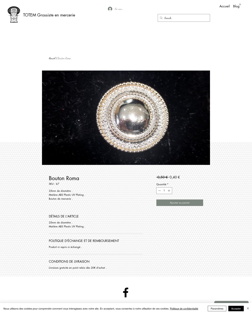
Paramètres (217, 308)
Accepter (236, 308)
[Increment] (169, 190)
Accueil (52, 58)
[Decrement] (159, 190)
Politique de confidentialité (184, 308)
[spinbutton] (164, 190)
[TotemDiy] (125, 292)
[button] (240, 4)
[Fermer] (248, 308)
